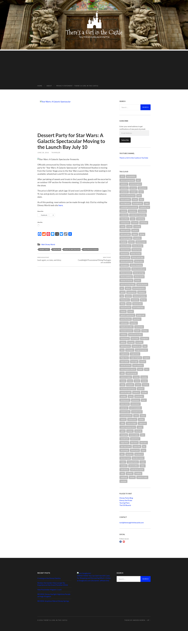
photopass (135, 400)
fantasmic (141, 292)
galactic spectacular (72, 249)
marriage (134, 361)
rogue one (142, 423)
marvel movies (125, 365)
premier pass (125, 412)
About (49, 86)
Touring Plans (124, 503)
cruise (129, 226)
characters (132, 211)
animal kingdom (135, 184)
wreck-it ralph (142, 477)
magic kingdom (136, 358)
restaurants (132, 419)
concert (134, 223)
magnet (146, 358)
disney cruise (141, 242)
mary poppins (138, 365)
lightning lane (125, 346)
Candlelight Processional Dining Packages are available (94, 260)
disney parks (125, 257)
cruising (137, 226)
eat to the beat (142, 284)
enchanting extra (139, 288)
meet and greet (132, 373)
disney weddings (126, 277)
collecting (140, 219)
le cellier (139, 342)
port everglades (135, 408)
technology (124, 450)
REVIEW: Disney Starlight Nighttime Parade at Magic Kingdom (53, 595)
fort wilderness (138, 307)
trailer (123, 462)
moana (123, 381)
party (131, 396)
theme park (135, 450)
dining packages (126, 238)
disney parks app (137, 257)
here (61, 205)
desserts (135, 230)
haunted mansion (126, 331)
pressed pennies (126, 416)
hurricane (135, 338)
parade (144, 392)
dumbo (137, 280)
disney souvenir (126, 273)
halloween (124, 323)
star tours (134, 442)
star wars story (126, 446)
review (141, 419)
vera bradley (133, 466)
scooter (130, 431)
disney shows (125, 269)
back (141, 192)
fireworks (56, 249)
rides (122, 423)
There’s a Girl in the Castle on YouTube (133, 158)
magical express (141, 350)
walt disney (124, 469)
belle (139, 195)
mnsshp (144, 377)
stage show (124, 442)
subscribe (137, 446)
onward (140, 388)
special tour (135, 439)
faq (122, 296)
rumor (140, 427)
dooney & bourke (126, 280)
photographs (125, 400)
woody (132, 477)
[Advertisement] (94, 66)
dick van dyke (125, 234)
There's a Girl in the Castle (55, 620)
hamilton (134, 323)
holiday (144, 331)
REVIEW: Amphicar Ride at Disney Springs (53, 601)
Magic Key (124, 358)
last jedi (130, 342)
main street (124, 361)
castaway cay (144, 207)
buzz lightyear (125, 203)
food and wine (125, 307)
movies (144, 381)
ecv (122, 288)
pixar (144, 400)
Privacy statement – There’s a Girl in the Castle (77, 86)
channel (123, 211)
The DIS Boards (125, 505)
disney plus (139, 261)
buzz (141, 199)
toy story (130, 454)
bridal (135, 199)
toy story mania (138, 458)
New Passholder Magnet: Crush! (49, 589)
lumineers (129, 350)
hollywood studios (90, 249)
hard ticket (139, 327)
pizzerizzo (124, 408)
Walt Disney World (48, 244)
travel (143, 462)
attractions (142, 188)
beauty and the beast (127, 195)
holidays (123, 334)
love (145, 346)
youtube (123, 481)
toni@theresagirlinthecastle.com (131, 522)
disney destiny (125, 246)
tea (144, 446)
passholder (139, 396)
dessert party (44, 249)
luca (122, 350)
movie (137, 381)
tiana (143, 450)
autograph (124, 192)
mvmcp (145, 385)
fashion (128, 296)
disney (131, 242)
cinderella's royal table (137, 215)
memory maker (126, 377)
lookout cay (137, 346)
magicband (124, 354)
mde (122, 373)
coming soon (125, 223)
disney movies (135, 253)
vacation (123, 466)
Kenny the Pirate (125, 500)
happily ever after (127, 327)
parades (123, 396)
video (142, 466)
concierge (143, 223)
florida (143, 300)
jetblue (123, 342)
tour (122, 454)
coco (132, 219)
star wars (143, 442)
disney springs (139, 273)
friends (123, 311)
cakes (147, 203)
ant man (133, 188)
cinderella (124, 215)
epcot (122, 292)
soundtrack (124, 439)
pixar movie (125, 404)
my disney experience (128, 388)
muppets (130, 385)
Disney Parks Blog (126, 498)
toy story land (125, 458)
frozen (130, 311)
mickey (136, 377)
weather (129, 473)
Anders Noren (139, 620)
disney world (139, 277)
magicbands (135, 354)
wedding (138, 473)
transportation (133, 462)
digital (135, 234)
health (137, 331)
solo (142, 435)
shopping (124, 435)
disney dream (125, 250)
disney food (136, 250)
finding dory (125, 300)
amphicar (124, 184)
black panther (125, 199)
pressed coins (136, 412)
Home (39, 86)
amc (138, 180)
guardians (137, 319)
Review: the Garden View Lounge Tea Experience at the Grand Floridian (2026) (52, 584)
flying (122, 304)
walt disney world (137, 469)
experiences (131, 292)
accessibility (131, 176)
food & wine (137, 304)
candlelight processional (129, 207)
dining (142, 234)
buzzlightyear (137, 203)
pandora (136, 392)
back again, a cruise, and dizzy (49, 259)
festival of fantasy (140, 296)
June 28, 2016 (43, 152)
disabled (123, 242)
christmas (142, 211)
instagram (144, 338)
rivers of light (131, 423)
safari (122, 431)
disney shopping (136, 265)
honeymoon (125, 338)
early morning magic (127, 284)
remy (136, 416)
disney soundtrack (139, 269)
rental (143, 416)
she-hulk (138, 431)
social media (134, 435)
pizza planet (135, 404)
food (128, 304)
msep (122, 385)
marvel (142, 361)
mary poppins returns (128, 369)
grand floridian (126, 319)
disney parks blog (126, 261)
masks (140, 369)
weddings (124, 477)
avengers (134, 192)
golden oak (140, 315)
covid (122, 226)
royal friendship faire (128, 427)
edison (128, 288)
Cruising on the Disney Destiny (49, 578)
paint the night (125, 392)
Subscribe (125, 140)
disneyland (124, 253)
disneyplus (124, 265)
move (130, 381)
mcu (146, 369)
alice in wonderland (127, 180)
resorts (123, 419)
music (138, 385)
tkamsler (55, 152)
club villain (124, 219)
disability (137, 238)
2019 (122, 176)
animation (124, 188)
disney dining (137, 246)
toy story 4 (139, 454)
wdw (122, 473)
